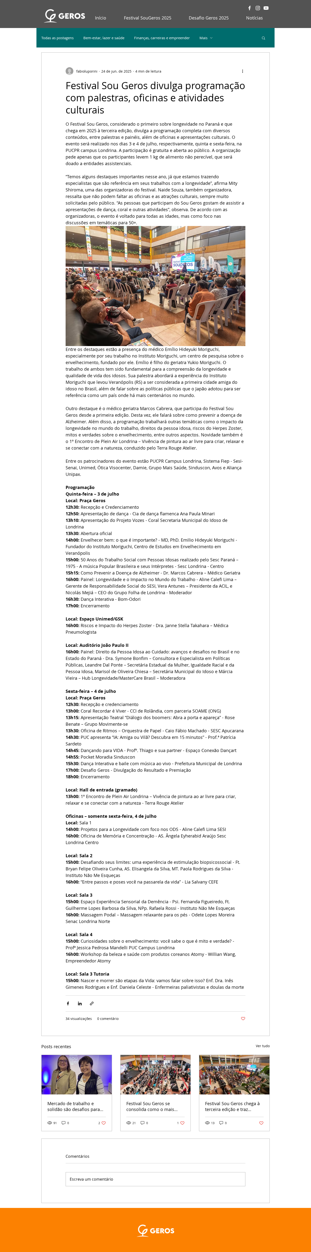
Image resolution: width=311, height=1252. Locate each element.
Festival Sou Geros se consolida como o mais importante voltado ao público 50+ (150, 1106)
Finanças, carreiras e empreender (162, 37)
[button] (263, 38)
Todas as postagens (57, 37)
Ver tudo (263, 1046)
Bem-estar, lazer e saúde (103, 37)
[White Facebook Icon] (249, 8)
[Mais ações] (242, 71)
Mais (203, 37)
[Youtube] (266, 8)
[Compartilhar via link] (91, 1003)
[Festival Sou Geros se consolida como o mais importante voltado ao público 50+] (156, 1074)
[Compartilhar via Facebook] (68, 1003)
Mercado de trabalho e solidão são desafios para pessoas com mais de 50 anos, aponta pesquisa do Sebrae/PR (73, 1106)
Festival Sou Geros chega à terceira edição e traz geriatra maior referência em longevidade (232, 1106)
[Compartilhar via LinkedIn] (80, 1003)
